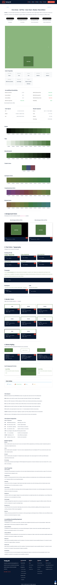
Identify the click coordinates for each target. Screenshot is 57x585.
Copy (27, 237)
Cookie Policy (39, 573)
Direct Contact (48, 563)
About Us (30, 567)
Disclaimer (39, 567)
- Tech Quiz (22, 565)
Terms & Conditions (40, 565)
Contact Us (31, 569)
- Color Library (23, 569)
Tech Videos (31, 565)
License (38, 569)
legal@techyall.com (49, 569)
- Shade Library (23, 571)
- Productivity (23, 577)
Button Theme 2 (25, 350)
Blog (30, 563)
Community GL (39, 571)
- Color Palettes (23, 573)
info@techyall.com (49, 567)
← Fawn (7, 7)
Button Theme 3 (41, 350)
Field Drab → (49, 7)
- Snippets (22, 579)
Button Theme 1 (8, 350)
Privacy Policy (39, 563)
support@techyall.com (49, 565)
